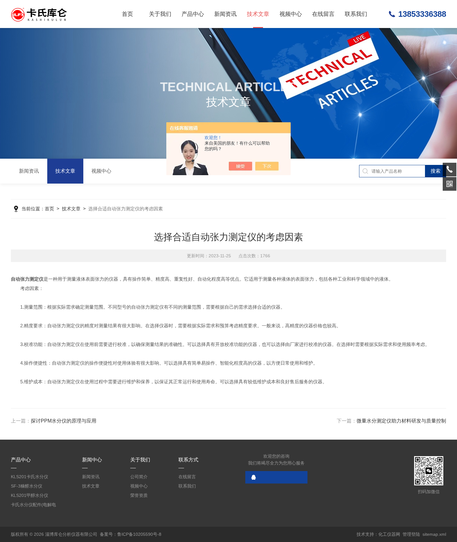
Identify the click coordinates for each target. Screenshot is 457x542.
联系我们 (356, 14)
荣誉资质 (139, 495)
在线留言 (323, 14)
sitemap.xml (434, 534)
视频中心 (290, 14)
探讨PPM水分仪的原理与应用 (63, 420)
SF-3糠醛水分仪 (26, 486)
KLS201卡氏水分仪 (29, 476)
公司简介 (139, 476)
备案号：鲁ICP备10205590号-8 (130, 534)
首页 (127, 14)
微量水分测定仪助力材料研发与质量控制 (401, 420)
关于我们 (160, 14)
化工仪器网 (389, 534)
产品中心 (193, 14)
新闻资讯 (225, 14)
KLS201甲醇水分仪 (29, 495)
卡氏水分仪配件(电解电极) (33, 505)
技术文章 (258, 14)
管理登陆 (411, 534)
